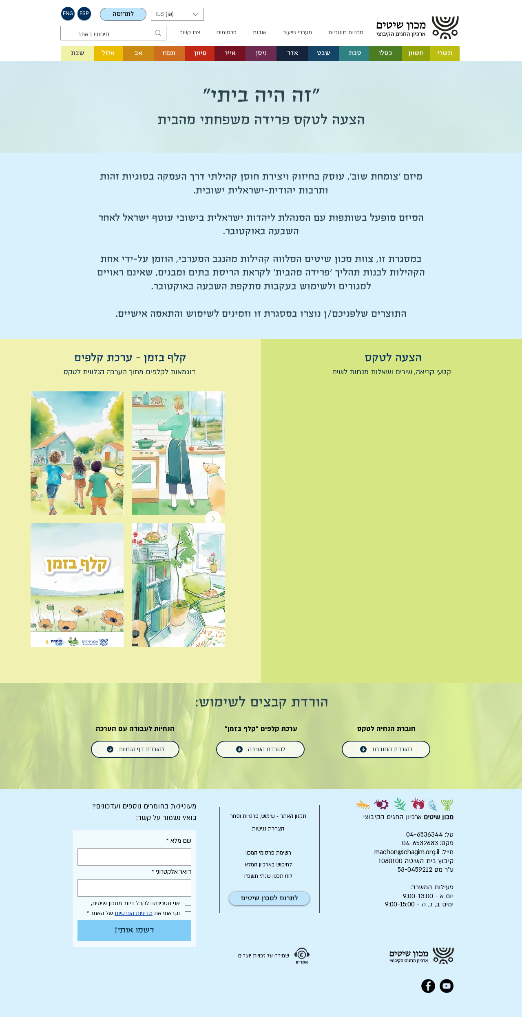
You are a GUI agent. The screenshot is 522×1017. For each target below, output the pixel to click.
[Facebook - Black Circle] (428, 986)
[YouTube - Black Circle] (446, 986)
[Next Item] (213, 519)
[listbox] (177, 14)
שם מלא (178, 841)
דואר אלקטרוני (171, 872)
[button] (177, 14)
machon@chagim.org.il (407, 852)
